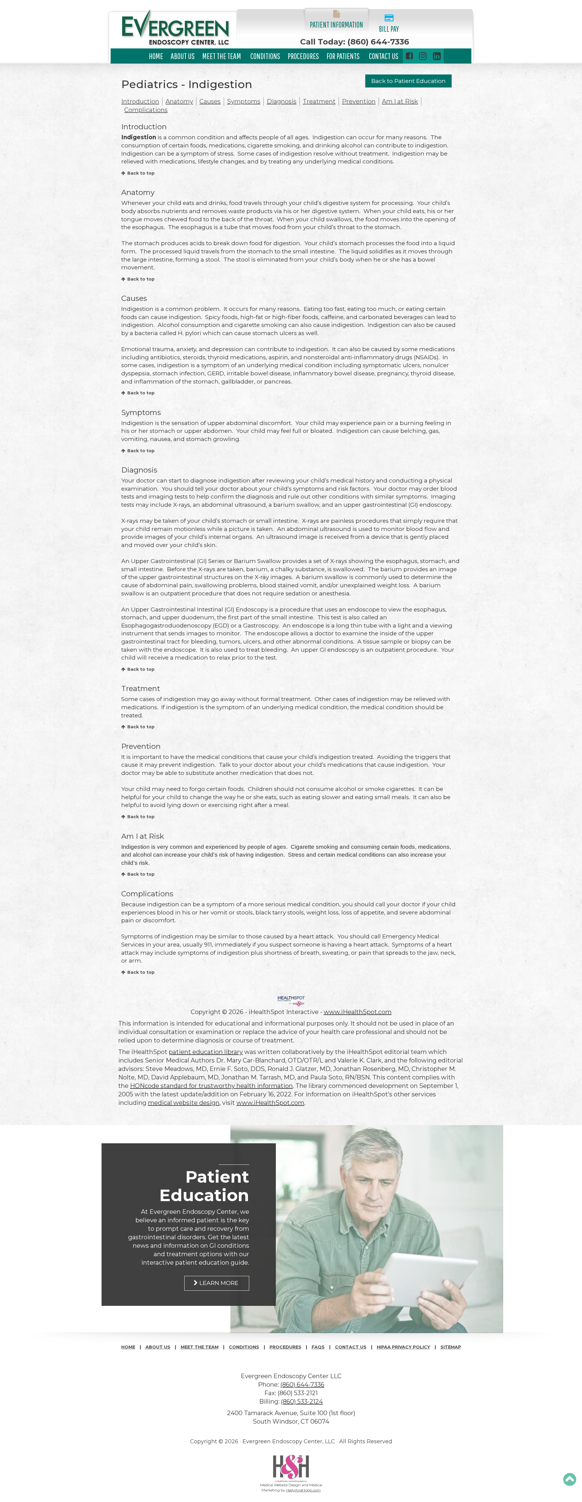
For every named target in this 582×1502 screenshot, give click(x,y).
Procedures (303, 56)
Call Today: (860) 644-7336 (354, 42)
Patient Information (336, 24)
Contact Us (383, 56)
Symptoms (243, 101)
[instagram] (423, 56)
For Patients (343, 56)
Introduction (140, 101)
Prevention (359, 101)
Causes (210, 101)
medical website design (183, 1102)
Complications (146, 110)
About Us (183, 56)
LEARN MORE (219, 1283)
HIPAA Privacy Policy (403, 1347)
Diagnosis (281, 101)
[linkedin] (437, 56)
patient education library (206, 1052)
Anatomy (179, 101)
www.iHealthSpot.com (358, 1012)
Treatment (319, 101)
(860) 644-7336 (302, 1384)
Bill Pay (389, 28)
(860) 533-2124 (302, 1401)
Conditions (265, 56)
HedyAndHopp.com (303, 1490)
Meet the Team (221, 56)
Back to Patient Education (408, 80)
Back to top (141, 173)
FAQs (318, 1347)
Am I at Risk (400, 101)
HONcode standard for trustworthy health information (211, 1085)
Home (156, 56)
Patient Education (204, 1186)
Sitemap (450, 1347)
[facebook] (409, 56)
